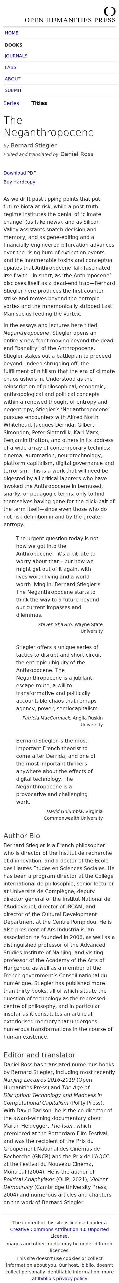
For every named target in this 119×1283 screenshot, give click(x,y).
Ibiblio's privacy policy (62, 1278)
